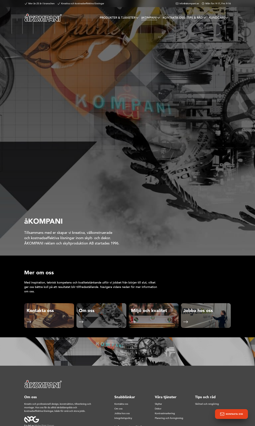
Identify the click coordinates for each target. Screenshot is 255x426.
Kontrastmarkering (165, 413)
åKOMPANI (149, 18)
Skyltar (158, 404)
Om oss (118, 408)
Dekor (158, 408)
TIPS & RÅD (195, 18)
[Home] (43, 17)
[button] (49, 315)
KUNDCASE (217, 18)
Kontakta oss (121, 404)
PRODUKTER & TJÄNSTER (117, 18)
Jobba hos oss (122, 413)
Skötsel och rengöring (207, 404)
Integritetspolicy (123, 418)
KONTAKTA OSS (174, 18)
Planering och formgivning (169, 418)
